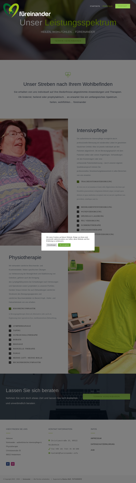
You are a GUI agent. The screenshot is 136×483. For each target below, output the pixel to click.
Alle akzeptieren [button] (64, 245)
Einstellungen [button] (51, 245)
